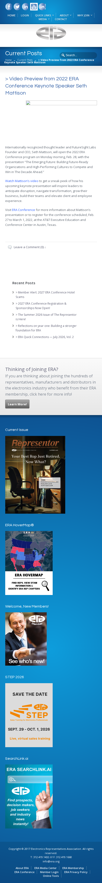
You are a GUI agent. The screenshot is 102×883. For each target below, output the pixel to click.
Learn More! (17, 404)
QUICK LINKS (43, 15)
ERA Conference (24, 872)
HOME (11, 15)
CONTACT (61, 19)
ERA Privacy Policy (76, 872)
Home (8, 60)
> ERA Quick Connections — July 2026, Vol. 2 (45, 337)
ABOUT (64, 15)
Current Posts (24, 60)
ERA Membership (73, 868)
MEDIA (43, 19)
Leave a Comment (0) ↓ (30, 247)
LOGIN (25, 15)
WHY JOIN (83, 15)
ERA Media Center (45, 868)
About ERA (22, 868)
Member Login (49, 872)
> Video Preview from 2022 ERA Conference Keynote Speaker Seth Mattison (46, 86)
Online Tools (51, 876)
